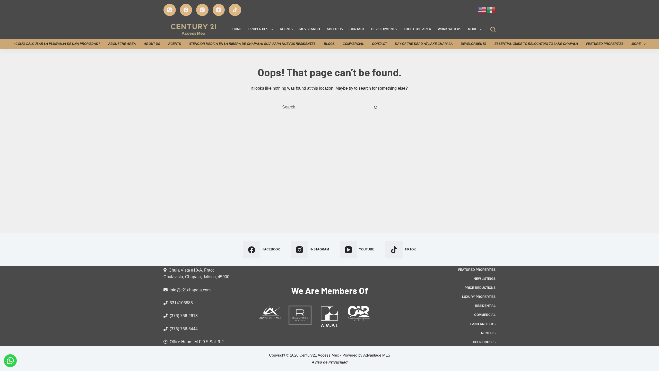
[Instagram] (202, 10)
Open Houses (484, 342)
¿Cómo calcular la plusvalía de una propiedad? (57, 44)
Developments (384, 29)
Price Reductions (480, 288)
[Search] (493, 29)
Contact (357, 29)
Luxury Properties (479, 297)
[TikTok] (235, 10)
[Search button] (375, 107)
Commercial (353, 44)
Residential (485, 306)
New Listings (485, 279)
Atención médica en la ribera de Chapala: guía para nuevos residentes (252, 44)
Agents (286, 29)
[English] (482, 9)
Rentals (488, 333)
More (472, 29)
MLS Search (309, 29)
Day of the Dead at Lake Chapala (424, 44)
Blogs (329, 44)
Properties (258, 29)
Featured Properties (604, 44)
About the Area (417, 29)
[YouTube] (219, 10)
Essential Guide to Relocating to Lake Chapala (536, 44)
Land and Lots (483, 324)
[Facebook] (186, 10)
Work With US (449, 29)
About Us (335, 29)
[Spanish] (491, 9)
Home (237, 29)
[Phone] (169, 10)
